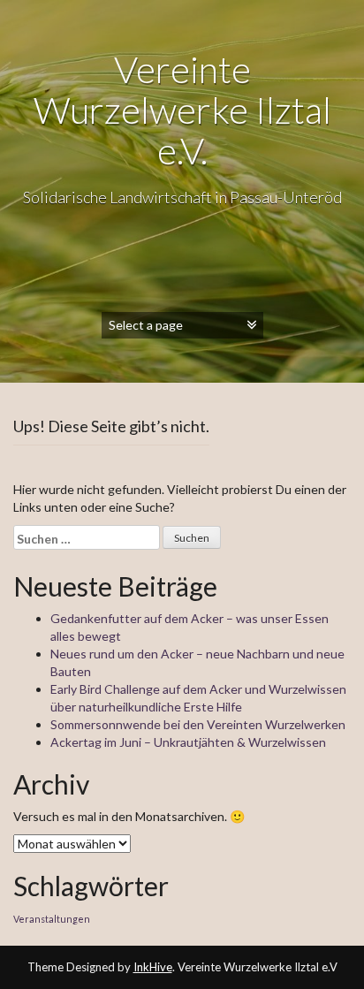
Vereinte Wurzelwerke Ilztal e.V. (182, 109)
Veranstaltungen (51, 918)
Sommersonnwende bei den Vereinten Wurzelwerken (197, 724)
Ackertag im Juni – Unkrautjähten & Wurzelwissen (188, 741)
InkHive (152, 967)
